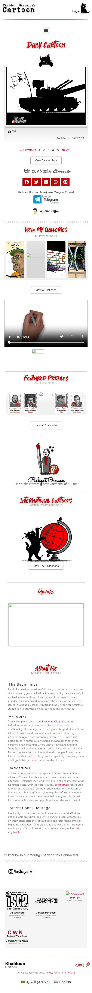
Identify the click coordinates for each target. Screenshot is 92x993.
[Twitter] (36, 182)
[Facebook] (26, 182)
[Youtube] (46, 182)
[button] (46, 30)
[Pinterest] (65, 182)
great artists (62, 784)
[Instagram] (55, 182)
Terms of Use (68, 972)
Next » (67, 150)
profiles (31, 760)
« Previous (28, 150)
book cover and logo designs (54, 721)
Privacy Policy (52, 972)
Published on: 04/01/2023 (70, 138)
